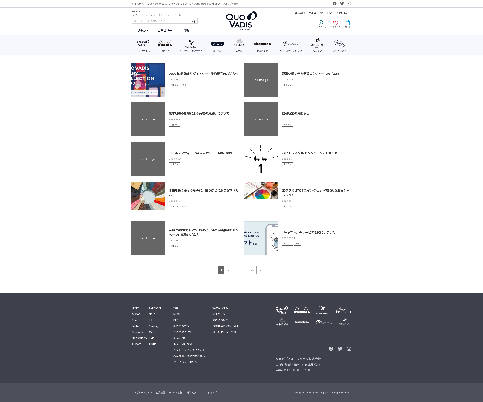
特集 (184, 85)
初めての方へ (181, 326)
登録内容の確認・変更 (225, 326)
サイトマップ (210, 392)
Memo (136, 314)
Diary (135, 308)
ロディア (151, 15)
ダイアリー (138, 15)
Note (152, 314)
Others (136, 344)
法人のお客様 (175, 392)
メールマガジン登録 (224, 332)
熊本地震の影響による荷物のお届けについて (199, 113)
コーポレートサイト (142, 392)
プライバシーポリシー (186, 362)
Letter (136, 326)
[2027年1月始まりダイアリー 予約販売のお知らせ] (148, 80)
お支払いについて (184, 344)
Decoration (139, 338)
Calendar (155, 308)
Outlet (153, 344)
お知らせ (174, 85)
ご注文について (182, 332)
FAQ (329, 13)
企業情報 (160, 392)
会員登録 (300, 13)
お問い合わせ (343, 13)
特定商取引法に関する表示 (189, 356)
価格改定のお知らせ (295, 113)
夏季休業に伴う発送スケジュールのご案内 (310, 74)
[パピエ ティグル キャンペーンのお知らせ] (261, 159)
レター (168, 15)
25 (252, 270)
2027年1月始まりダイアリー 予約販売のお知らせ (203, 74)
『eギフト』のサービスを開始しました (308, 232)
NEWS (177, 314)
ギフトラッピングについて (189, 350)
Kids (151, 338)
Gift (151, 332)
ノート (177, 15)
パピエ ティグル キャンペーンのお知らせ (310, 153)
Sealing (153, 326)
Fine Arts (137, 332)
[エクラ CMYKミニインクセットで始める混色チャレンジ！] (261, 199)
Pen (134, 320)
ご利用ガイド (316, 13)
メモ (160, 15)
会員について (220, 320)
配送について (181, 338)
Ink (151, 320)
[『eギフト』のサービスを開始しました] (261, 238)
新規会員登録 (220, 308)
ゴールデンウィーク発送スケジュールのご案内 (200, 153)
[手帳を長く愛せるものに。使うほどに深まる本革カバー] (148, 199)
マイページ (219, 314)
